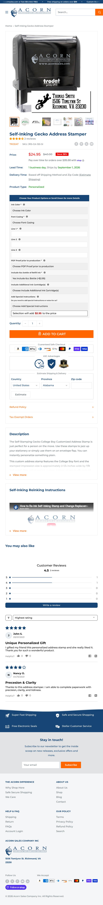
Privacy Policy (64, 821)
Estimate (20, 394)
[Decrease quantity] (25, 323)
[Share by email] (91, 144)
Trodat (14, 144)
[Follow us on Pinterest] (17, 881)
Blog (59, 797)
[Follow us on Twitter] (12, 881)
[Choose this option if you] (48, 285)
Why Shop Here (14, 787)
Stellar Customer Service (77, 726)
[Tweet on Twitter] (86, 144)
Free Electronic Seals (24, 726)
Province (46, 379)
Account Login (14, 831)
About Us (61, 787)
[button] (17, 138)
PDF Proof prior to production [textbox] (49, 260)
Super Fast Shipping (24, 714)
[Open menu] (6, 12)
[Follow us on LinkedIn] (28, 881)
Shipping (10, 817)
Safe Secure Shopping (18, 792)
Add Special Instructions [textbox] (49, 298)
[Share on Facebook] (76, 144)
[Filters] (8, 618)
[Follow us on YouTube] (22, 881)
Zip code (76, 379)
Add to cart (54, 334)
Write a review (51, 605)
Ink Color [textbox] (49, 204)
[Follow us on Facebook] (7, 881)
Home (8, 26)
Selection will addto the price (34, 313)
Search (60, 831)
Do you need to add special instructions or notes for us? (34, 300)
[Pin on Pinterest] (81, 144)
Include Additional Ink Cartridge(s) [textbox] (49, 284)
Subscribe (71, 764)
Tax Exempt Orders (21, 417)
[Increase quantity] (39, 323)
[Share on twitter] (96, 656)
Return (9, 821)
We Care (10, 797)
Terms (60, 817)
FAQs (8, 826)
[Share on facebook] (90, 656)
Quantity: (15, 323)
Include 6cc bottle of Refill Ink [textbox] (49, 272)
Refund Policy (18, 407)
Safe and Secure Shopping (78, 714)
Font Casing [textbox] (49, 216)
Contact (61, 801)
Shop (59, 792)
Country (16, 379)
